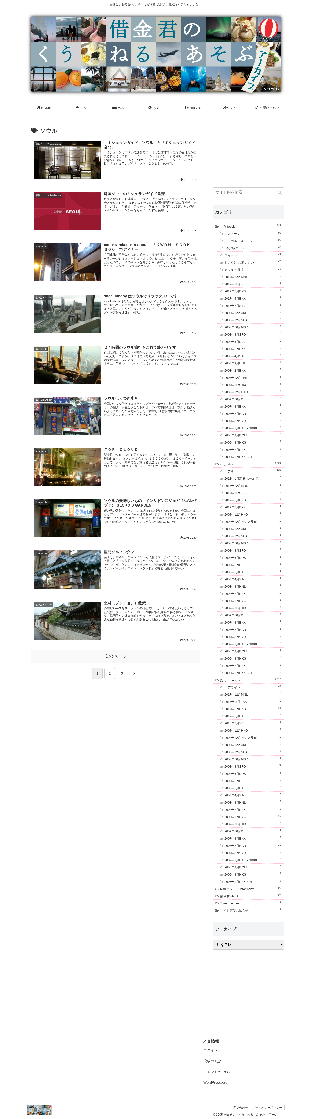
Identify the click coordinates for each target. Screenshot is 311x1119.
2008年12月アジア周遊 (252, 521)
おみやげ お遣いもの (252, 262)
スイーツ (252, 255)
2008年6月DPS (252, 557)
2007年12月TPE (252, 377)
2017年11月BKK (252, 284)
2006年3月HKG (252, 442)
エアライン (252, 687)
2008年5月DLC (252, 341)
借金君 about (250, 896)
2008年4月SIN (252, 356)
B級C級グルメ (252, 248)
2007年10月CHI (252, 399)
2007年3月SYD (252, 420)
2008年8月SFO (252, 334)
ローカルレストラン (252, 240)
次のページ (115, 656)
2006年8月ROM (252, 435)
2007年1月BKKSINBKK (252, 428)
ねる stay (250, 464)
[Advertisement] (248, 151)
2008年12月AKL (252, 312)
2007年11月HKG (252, 384)
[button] (280, 192)
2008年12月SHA (252, 320)
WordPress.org (215, 1082)
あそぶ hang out (250, 680)
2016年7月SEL (252, 305)
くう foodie (250, 226)
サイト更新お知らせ (250, 910)
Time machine (250, 903)
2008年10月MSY (252, 327)
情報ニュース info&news (250, 888)
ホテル (252, 471)
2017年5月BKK (252, 298)
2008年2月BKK (252, 370)
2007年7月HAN (252, 413)
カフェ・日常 (252, 269)
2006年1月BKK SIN (252, 456)
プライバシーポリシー (267, 1107)
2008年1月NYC (252, 600)
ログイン (210, 1050)
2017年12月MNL (252, 276)
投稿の (212, 1061)
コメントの (216, 1072)
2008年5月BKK (252, 348)
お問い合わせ (239, 1107)
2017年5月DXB (252, 291)
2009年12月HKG (252, 392)
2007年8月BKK (252, 406)
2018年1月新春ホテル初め (252, 478)
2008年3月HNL (252, 363)
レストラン (252, 233)
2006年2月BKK (252, 449)
